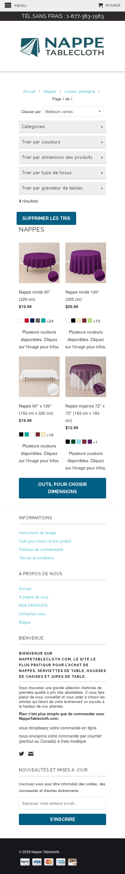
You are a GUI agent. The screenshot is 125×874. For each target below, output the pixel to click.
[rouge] (26, 320)
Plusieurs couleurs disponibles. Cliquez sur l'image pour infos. (39, 339)
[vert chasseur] (73, 441)
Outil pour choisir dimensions (62, 488)
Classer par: (32, 111)
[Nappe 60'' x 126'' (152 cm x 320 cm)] (39, 431)
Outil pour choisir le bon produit (45, 541)
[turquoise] (43, 320)
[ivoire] (78, 320)
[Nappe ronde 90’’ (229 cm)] (39, 317)
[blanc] (21, 320)
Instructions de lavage (37, 532)
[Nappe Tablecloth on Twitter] (21, 753)
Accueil (25, 588)
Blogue (25, 622)
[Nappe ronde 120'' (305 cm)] (85, 317)
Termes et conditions (36, 557)
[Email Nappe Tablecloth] (30, 753)
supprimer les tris (46, 218)
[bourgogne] (84, 320)
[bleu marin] (32, 320)
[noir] (73, 320)
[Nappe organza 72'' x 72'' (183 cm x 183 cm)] (85, 438)
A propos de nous (34, 597)
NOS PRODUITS (33, 605)
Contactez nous (32, 613)
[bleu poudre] (78, 441)
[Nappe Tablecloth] (62, 46)
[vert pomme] (90, 320)
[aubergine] (90, 441)
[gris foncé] (37, 320)
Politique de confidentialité (41, 549)
